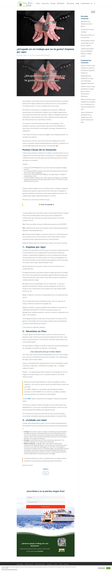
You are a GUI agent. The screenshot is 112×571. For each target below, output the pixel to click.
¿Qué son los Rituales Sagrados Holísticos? (88, 70)
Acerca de (45, 3)
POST (29, 399)
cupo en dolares (86, 112)
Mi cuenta (70, 3)
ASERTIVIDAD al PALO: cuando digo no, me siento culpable (88, 43)
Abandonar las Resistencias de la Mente (86, 24)
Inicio (38, 3)
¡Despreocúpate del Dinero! (43, 55)
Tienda (52, 3)
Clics (45, 473)
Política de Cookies (29, 564)
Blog (77, 3)
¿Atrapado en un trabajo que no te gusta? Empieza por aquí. (45, 50)
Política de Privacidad (40, 564)
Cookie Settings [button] (101, 568)
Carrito (55, 564)
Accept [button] (108, 568)
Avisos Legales (20, 564)
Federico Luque (23, 55)
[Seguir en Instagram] (48, 511)
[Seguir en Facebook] (44, 511)
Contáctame (85, 3)
